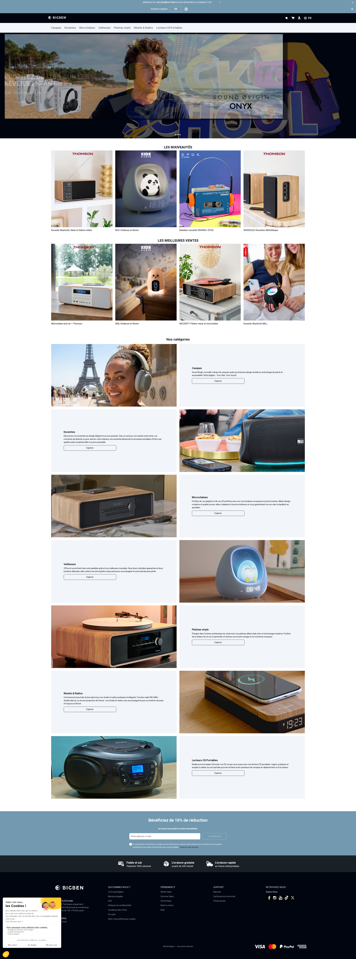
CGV (110, 901)
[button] (175, 134)
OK (175, 9)
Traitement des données (189, 847)
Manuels (217, 892)
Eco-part (112, 914)
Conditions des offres (117, 910)
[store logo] (57, 17)
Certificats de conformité (224, 896)
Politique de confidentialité (119, 905)
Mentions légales (115, 896)
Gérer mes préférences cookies (122, 919)
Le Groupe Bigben (115, 892)
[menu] (178, 28)
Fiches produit (219, 901)
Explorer (218, 381)
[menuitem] (58, 28)
